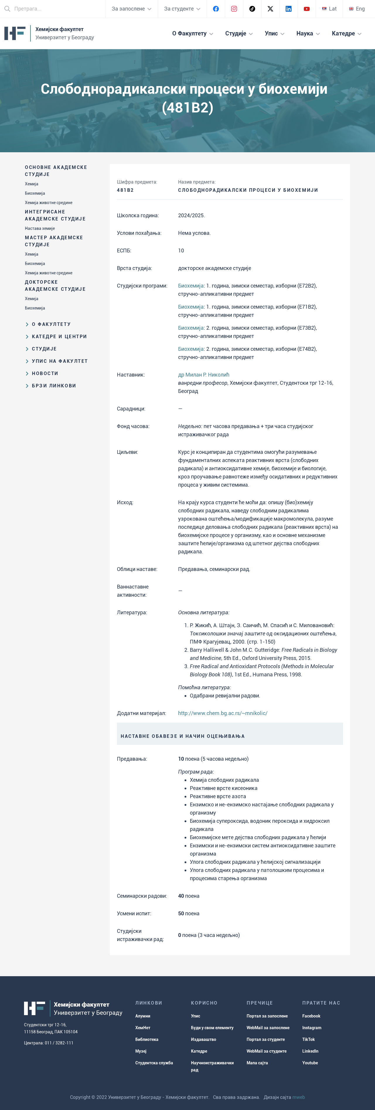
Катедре (199, 1051)
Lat (333, 9)
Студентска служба (154, 1063)
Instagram (311, 1027)
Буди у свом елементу (212, 1027)
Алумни (142, 1016)
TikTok (308, 1039)
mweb (298, 1097)
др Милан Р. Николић (203, 375)
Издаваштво (203, 1039)
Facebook (311, 1016)
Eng (360, 9)
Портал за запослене (267, 1016)
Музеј (140, 1051)
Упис (195, 1016)
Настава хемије (40, 228)
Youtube (310, 1063)
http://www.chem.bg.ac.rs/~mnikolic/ (222, 713)
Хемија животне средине (48, 202)
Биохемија (35, 193)
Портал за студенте (266, 1039)
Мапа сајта (257, 1063)
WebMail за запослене (268, 1027)
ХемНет (142, 1027)
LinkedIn (310, 1051)
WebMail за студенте (267, 1051)
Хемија (31, 184)
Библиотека (146, 1039)
